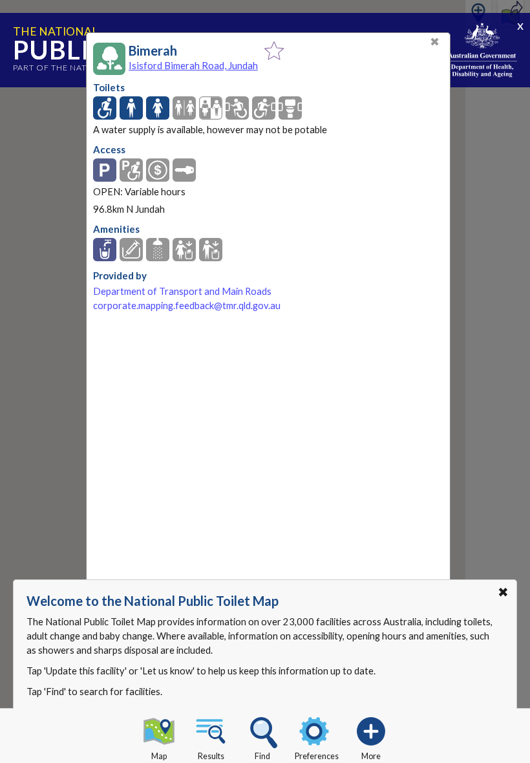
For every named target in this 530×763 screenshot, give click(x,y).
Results (211, 756)
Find (262, 756)
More (371, 756)
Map (159, 756)
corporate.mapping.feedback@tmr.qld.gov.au (187, 305)
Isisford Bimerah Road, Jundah (193, 65)
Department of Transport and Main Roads (182, 291)
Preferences (317, 756)
